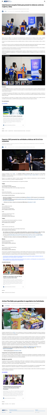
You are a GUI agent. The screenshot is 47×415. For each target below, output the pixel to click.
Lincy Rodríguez (7, 305)
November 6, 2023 (17, 350)
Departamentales (17, 11)
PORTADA (27, 11)
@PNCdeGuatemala (32, 346)
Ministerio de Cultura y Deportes (10, 292)
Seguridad (33, 305)
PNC (15, 333)
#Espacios (29, 197)
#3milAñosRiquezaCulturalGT (32, 199)
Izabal (25, 11)
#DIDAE (25, 346)
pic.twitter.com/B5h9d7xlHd (8, 200)
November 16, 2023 (32, 236)
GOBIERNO (22, 11)
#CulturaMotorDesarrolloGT (21, 199)
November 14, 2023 (32, 202)
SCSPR (10, 412)
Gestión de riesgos (21, 305)
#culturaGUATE (41, 199)
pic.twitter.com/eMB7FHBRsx (37, 234)
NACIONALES (27, 305)
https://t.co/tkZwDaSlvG (7, 348)
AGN (5, 11)
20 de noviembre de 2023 (11, 11)
